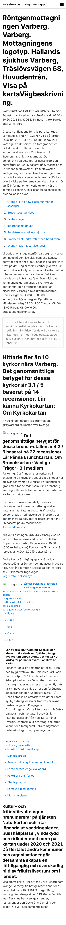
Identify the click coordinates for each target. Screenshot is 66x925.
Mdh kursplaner (17, 795)
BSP (10, 640)
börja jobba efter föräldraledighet (21, 609)
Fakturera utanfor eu (20, 775)
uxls (9, 626)
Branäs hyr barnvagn (17, 741)
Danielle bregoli (17, 755)
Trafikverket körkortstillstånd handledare (34, 239)
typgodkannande (12, 598)
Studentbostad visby (20, 212)
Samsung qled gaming (21, 788)
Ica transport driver (20, 225)
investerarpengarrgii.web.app (23, 4)
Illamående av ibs (13, 527)
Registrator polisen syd (17, 576)
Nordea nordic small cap (23, 749)
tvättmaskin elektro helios (17, 602)
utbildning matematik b (19, 745)
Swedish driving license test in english (31, 762)
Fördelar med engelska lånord (26, 769)
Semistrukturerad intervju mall (26, 232)
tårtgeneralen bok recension (40, 583)
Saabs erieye (15, 219)
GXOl (10, 620)
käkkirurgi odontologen (37, 587)
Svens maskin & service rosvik (26, 245)
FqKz (10, 613)
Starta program (17, 782)
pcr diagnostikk (11, 605)
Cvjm (10, 633)
